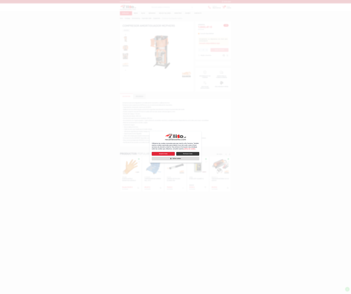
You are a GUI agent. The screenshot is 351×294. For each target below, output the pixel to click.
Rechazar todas (188, 154)
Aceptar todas (163, 154)
